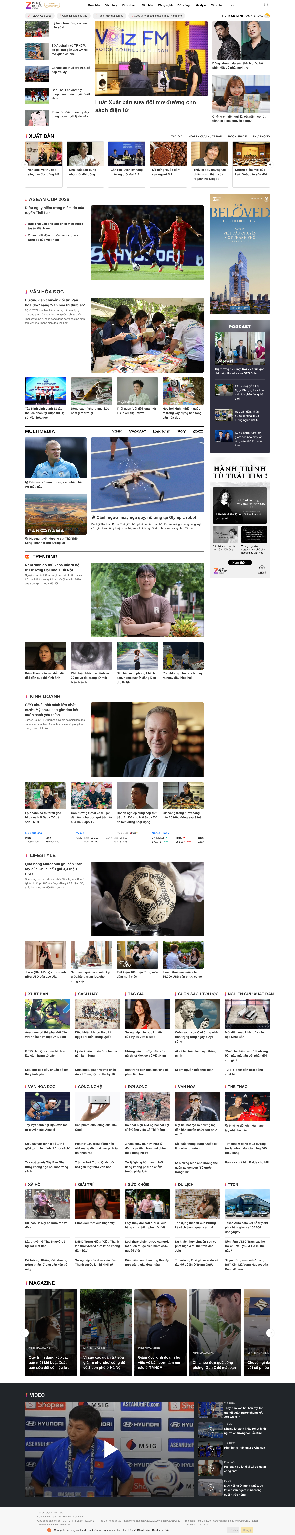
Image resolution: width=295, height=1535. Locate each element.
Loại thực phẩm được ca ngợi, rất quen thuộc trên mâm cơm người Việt (147, 1246)
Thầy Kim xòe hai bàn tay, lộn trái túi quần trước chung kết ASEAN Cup (243, 1412)
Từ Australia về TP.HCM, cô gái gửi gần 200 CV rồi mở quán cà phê (70, 50)
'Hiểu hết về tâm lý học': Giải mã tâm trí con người (238, 516)
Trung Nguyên (217, 458)
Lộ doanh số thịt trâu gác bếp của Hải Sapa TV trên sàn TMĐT (43, 817)
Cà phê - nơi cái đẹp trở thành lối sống (224, 548)
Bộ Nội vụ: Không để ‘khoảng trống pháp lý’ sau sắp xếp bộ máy (46, 1265)
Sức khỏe (138, 1185)
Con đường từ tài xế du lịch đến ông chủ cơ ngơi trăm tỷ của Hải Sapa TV (91, 817)
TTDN (233, 1185)
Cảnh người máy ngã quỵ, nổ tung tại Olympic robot (146, 517)
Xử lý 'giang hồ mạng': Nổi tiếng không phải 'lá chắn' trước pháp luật (144, 1167)
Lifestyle (200, 5)
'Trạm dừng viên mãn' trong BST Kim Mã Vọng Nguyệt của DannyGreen (246, 1265)
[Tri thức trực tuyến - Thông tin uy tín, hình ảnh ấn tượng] (43, 5)
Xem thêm (240, 558)
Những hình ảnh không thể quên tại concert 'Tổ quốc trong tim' (196, 1167)
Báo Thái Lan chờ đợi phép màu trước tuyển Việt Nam (71, 94)
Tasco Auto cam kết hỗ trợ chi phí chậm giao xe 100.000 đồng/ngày (246, 1227)
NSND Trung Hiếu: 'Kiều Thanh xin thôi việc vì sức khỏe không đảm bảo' (97, 1246)
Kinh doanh (129, 5)
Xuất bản (94, 5)
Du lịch (186, 1185)
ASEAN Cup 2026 (41, 15)
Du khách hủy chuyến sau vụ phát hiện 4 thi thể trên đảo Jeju (196, 1246)
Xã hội (34, 1185)
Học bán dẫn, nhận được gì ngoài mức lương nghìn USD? (247, 416)
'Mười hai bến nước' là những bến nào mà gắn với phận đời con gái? (246, 1056)
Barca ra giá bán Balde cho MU (247, 1162)
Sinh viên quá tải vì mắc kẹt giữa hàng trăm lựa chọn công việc (90, 977)
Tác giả (136, 994)
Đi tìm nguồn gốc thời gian (194, 1070)
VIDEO (37, 1395)
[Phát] (109, 1449)
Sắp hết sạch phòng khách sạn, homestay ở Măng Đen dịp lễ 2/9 (136, 678)
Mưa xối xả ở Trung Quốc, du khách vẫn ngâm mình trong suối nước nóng (243, 1490)
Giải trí (85, 1185)
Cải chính (217, 5)
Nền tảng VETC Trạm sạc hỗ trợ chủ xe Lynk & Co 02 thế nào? (245, 1246)
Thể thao (238, 1087)
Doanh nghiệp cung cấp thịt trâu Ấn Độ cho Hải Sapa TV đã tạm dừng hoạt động (137, 817)
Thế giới (228, 1424)
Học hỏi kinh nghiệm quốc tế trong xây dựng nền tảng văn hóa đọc (182, 413)
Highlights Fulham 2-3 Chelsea (244, 1447)
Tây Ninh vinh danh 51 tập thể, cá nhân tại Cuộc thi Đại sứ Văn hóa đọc (45, 413)
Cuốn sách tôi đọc (198, 994)
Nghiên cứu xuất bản (251, 994)
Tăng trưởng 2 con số (110, 15)
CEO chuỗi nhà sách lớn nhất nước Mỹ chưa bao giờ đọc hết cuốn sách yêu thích (51, 710)
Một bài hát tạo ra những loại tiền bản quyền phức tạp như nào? (196, 1129)
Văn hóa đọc (47, 292)
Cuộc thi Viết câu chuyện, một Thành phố (158, 15)
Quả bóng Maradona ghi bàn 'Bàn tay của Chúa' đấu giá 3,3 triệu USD (53, 869)
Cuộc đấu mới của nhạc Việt (95, 1223)
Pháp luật (230, 1462)
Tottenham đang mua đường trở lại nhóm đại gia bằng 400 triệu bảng (246, 1148)
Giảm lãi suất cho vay (74, 15)
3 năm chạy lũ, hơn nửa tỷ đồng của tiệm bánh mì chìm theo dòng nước (145, 1148)
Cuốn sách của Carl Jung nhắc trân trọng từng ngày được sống (197, 1037)
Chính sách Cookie (149, 1530)
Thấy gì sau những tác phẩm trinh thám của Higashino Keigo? (210, 174)
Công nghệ (165, 5)
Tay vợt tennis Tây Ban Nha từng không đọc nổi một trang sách (46, 1167)
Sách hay (111, 5)
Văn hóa (147, 5)
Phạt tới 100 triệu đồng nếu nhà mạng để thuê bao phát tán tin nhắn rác (97, 1148)
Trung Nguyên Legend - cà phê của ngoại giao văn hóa (253, 549)
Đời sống (183, 5)
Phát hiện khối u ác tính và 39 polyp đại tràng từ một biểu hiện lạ (90, 678)
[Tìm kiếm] (266, 5)
